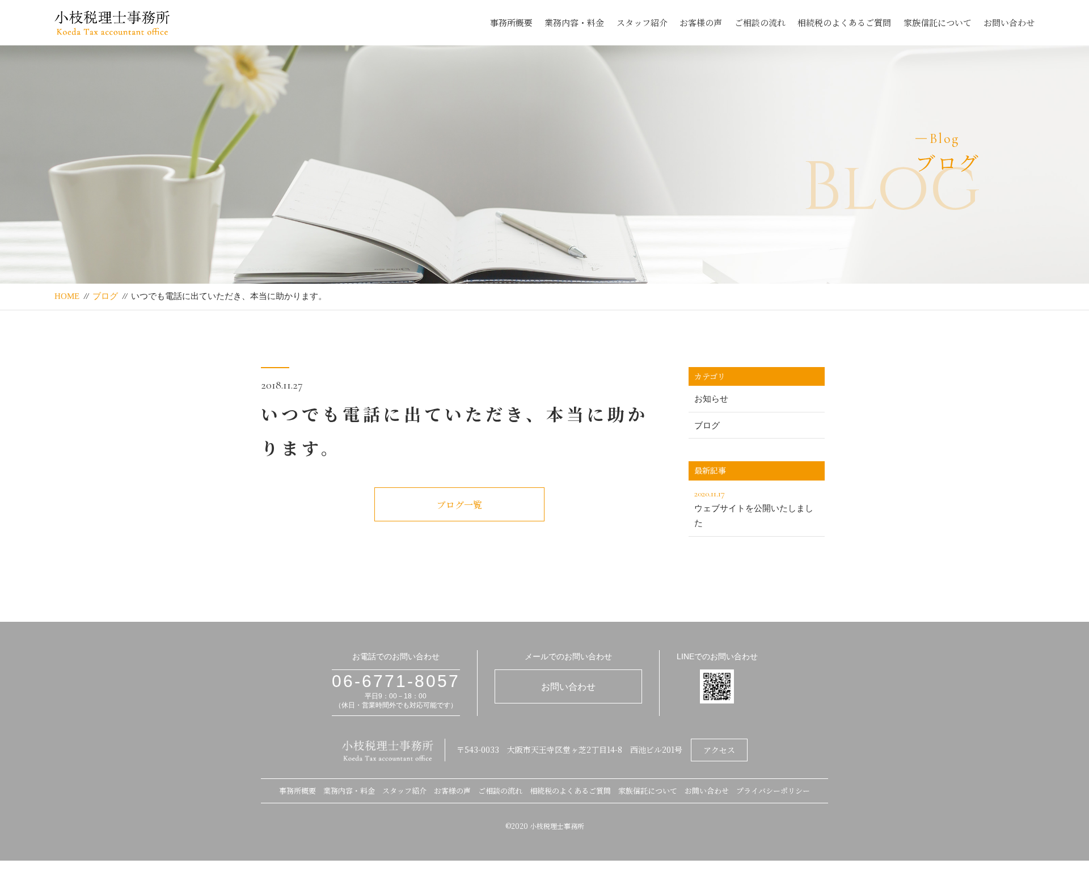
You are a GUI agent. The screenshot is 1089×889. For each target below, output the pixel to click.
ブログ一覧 (459, 504)
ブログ (105, 296)
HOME (66, 296)
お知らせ (711, 398)
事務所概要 (511, 22)
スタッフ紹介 (642, 22)
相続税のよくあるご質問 (844, 22)
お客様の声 (700, 22)
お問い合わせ (1009, 22)
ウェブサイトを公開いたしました (753, 508)
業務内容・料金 (574, 22)
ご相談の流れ (760, 22)
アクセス (719, 750)
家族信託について (938, 22)
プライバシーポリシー (773, 790)
